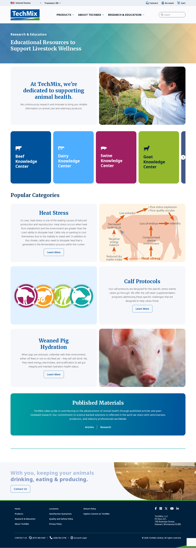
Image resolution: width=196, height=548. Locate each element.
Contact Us (20, 488)
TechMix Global (26, 14)
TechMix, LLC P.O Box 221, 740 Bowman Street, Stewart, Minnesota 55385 (168, 520)
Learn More (54, 252)
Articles (89, 427)
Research (105, 427)
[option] (30, 157)
